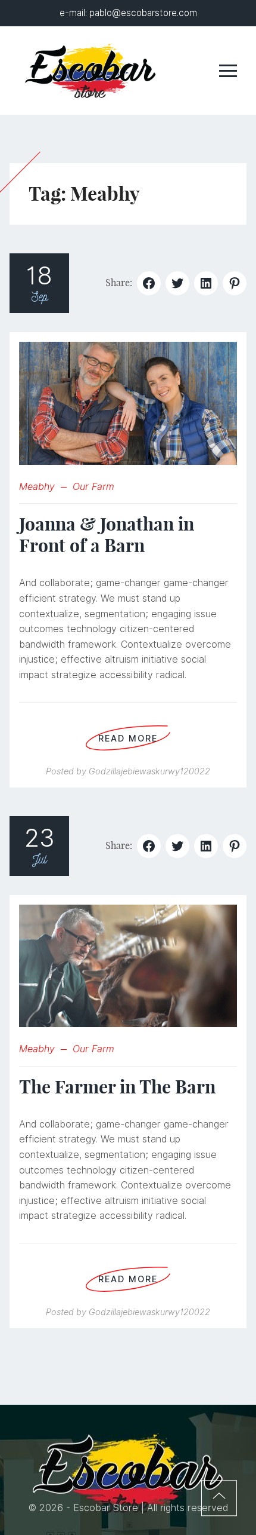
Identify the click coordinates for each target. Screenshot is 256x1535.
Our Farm (93, 486)
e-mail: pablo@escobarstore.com (128, 13)
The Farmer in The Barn (117, 1087)
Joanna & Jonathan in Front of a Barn (106, 535)
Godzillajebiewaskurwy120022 (149, 771)
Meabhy (37, 486)
